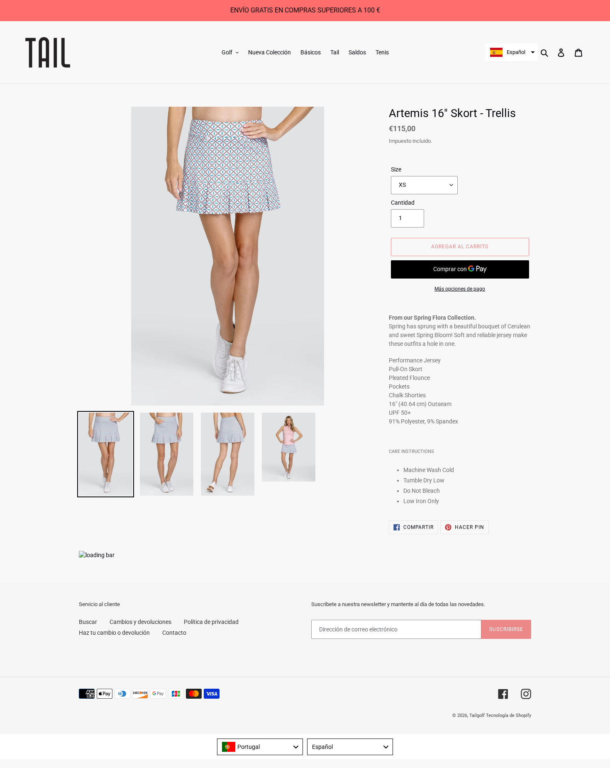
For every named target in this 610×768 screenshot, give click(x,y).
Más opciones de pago (459, 289)
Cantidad (403, 202)
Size (396, 169)
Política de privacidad (211, 622)
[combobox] (260, 747)
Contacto (174, 632)
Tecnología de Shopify (508, 715)
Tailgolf (477, 715)
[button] (511, 52)
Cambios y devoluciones (140, 622)
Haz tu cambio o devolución (114, 632)
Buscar (88, 622)
